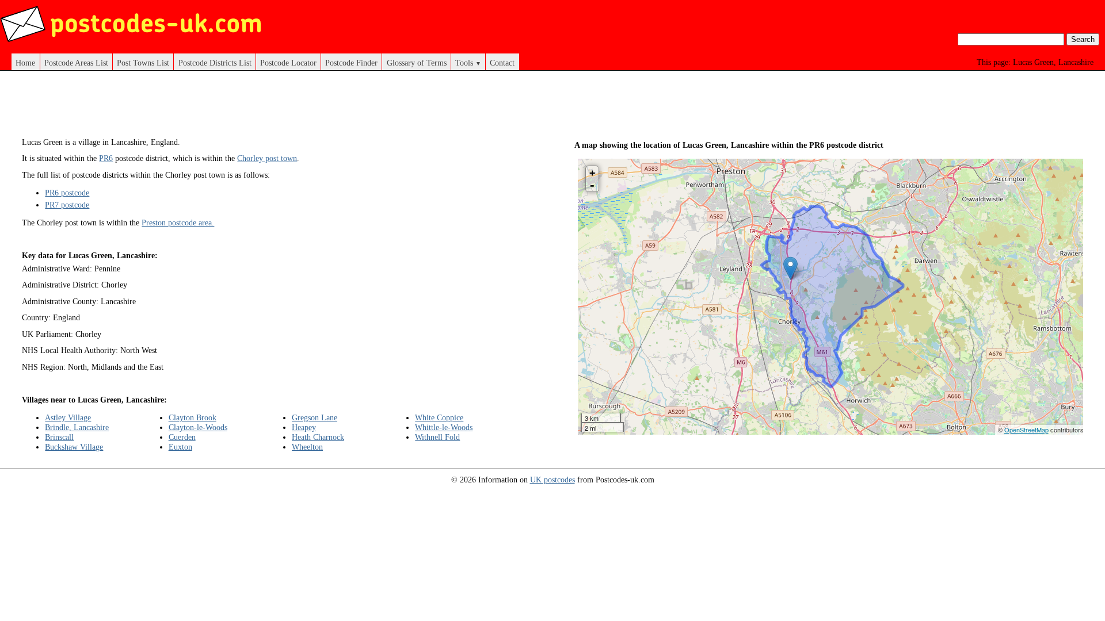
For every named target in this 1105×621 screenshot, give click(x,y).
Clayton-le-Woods (198, 427)
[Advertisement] (276, 108)
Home (25, 62)
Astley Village (68, 417)
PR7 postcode (67, 204)
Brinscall (59, 437)
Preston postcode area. (178, 222)
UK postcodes (552, 479)
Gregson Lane (314, 417)
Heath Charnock (318, 437)
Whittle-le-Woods (444, 427)
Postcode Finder (351, 62)
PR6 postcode (67, 192)
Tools (468, 62)
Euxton (180, 446)
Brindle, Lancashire (77, 427)
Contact (502, 62)
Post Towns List (143, 62)
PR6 (106, 158)
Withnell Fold (437, 437)
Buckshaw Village (74, 446)
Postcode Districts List (215, 62)
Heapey (304, 427)
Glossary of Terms (417, 62)
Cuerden (182, 437)
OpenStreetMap (1026, 429)
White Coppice (439, 417)
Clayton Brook (192, 417)
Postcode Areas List (76, 62)
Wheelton (307, 446)
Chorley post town (267, 158)
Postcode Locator (288, 62)
